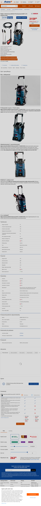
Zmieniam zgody (33, 497)
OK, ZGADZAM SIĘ (33, 494)
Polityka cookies (4, 503)
